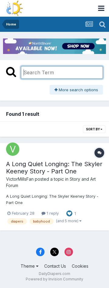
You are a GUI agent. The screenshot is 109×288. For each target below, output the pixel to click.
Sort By (93, 129)
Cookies (80, 266)
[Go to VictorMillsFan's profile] (12, 149)
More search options (78, 89)
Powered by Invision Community (54, 279)
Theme (28, 266)
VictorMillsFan (20, 179)
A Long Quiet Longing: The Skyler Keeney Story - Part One (54, 167)
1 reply (52, 213)
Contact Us (55, 266)
